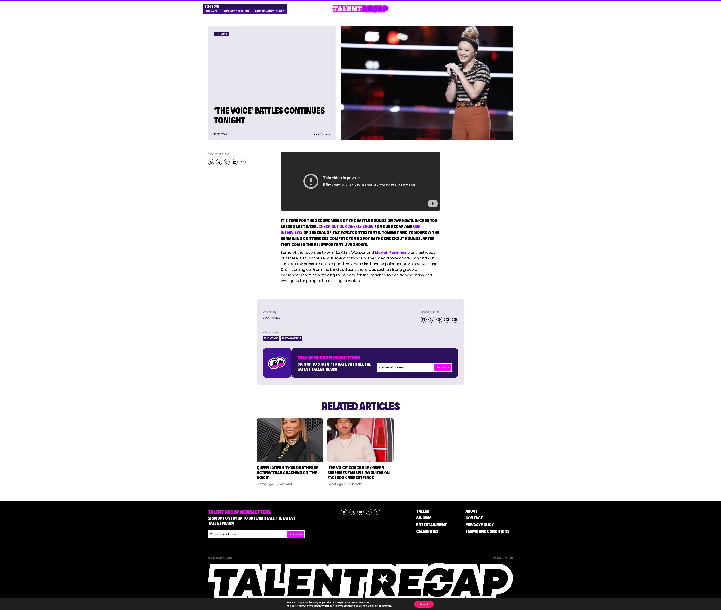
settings (386, 606)
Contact (474, 517)
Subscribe (443, 367)
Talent (423, 511)
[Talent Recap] (360, 9)
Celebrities (427, 531)
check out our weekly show (346, 226)
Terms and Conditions (487, 531)
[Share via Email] (243, 162)
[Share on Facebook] (211, 162)
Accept (424, 604)
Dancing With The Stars (269, 11)
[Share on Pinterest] (227, 162)
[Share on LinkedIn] (235, 162)
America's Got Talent (236, 11)
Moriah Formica (390, 252)
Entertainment (431, 524)
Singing (423, 517)
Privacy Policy (479, 524)
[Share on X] (219, 162)
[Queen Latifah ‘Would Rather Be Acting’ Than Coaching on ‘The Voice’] (290, 440)
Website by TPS (503, 558)
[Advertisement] (487, 208)
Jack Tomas (271, 317)
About (471, 511)
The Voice (211, 11)
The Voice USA (291, 338)
